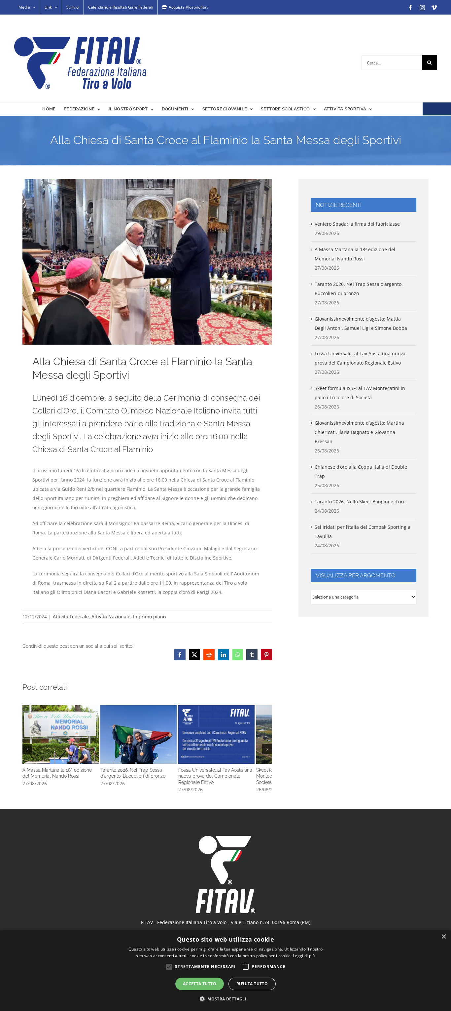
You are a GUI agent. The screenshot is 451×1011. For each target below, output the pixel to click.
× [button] (443, 936)
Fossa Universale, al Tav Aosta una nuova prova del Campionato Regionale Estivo (231, 737)
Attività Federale (71, 616)
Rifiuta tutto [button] (252, 984)
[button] (27, 752)
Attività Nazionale (110, 616)
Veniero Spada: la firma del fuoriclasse (357, 224)
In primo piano (149, 616)
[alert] (225, 970)
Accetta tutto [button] (199, 984)
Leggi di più (304, 955)
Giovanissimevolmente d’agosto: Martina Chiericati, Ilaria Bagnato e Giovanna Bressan (359, 432)
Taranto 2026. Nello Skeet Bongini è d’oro (360, 501)
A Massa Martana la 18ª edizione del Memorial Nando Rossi (63, 737)
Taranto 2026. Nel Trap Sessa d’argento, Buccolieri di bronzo (147, 737)
